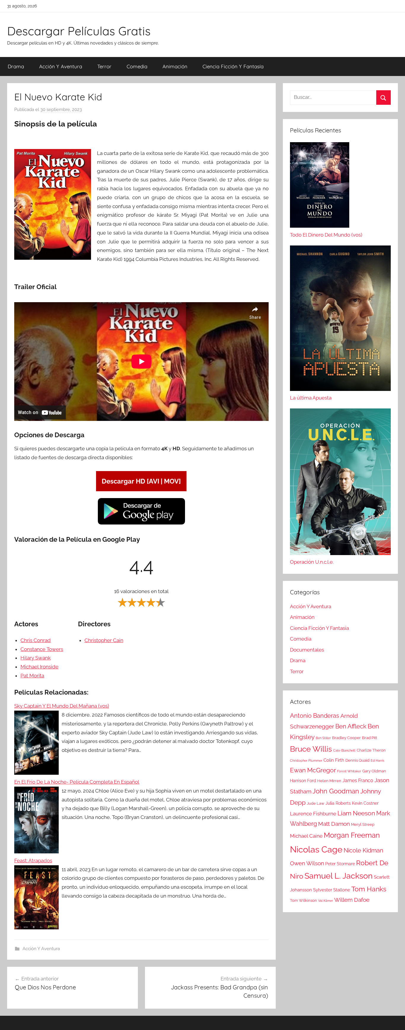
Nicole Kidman (363, 850)
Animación (174, 66)
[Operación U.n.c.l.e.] (340, 483)
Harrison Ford (303, 780)
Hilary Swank (35, 658)
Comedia (137, 66)
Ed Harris (377, 760)
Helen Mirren (329, 781)
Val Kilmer (325, 901)
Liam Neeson (356, 813)
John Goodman (335, 791)
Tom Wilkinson (303, 900)
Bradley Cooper (346, 738)
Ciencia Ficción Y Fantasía (233, 66)
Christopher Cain (103, 640)
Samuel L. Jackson (338, 875)
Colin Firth (333, 760)
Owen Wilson (307, 863)
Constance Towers (41, 649)
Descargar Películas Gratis (79, 30)
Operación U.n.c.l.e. (312, 562)
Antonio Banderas (314, 715)
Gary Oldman (374, 771)
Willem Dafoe (351, 899)
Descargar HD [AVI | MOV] (141, 481)
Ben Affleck (350, 726)
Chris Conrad (35, 640)
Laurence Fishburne (313, 814)
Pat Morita (32, 676)
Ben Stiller (323, 738)
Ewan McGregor (313, 770)
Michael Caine (306, 836)
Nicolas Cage (316, 849)
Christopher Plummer (306, 760)
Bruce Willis (311, 748)
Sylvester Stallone (331, 890)
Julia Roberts (338, 803)
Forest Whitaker (349, 771)
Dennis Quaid (357, 760)
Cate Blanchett (344, 750)
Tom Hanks (368, 889)
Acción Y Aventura (60, 66)
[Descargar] (141, 524)
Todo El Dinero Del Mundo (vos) (326, 235)
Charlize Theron (371, 750)
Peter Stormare (340, 863)
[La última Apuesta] (340, 319)
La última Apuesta (310, 398)
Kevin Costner (365, 803)
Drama (16, 66)
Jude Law (315, 803)
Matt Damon (334, 824)
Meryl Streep (362, 824)
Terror (104, 66)
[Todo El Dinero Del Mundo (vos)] (319, 186)
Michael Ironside (39, 667)
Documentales (307, 650)
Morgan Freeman (352, 835)
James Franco (357, 780)
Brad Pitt (369, 738)
